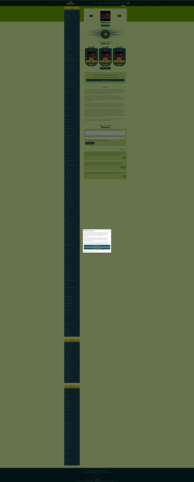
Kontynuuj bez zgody (97, 248)
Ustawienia (97, 250)
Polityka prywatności (87, 251)
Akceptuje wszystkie (97, 245)
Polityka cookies (92, 251)
